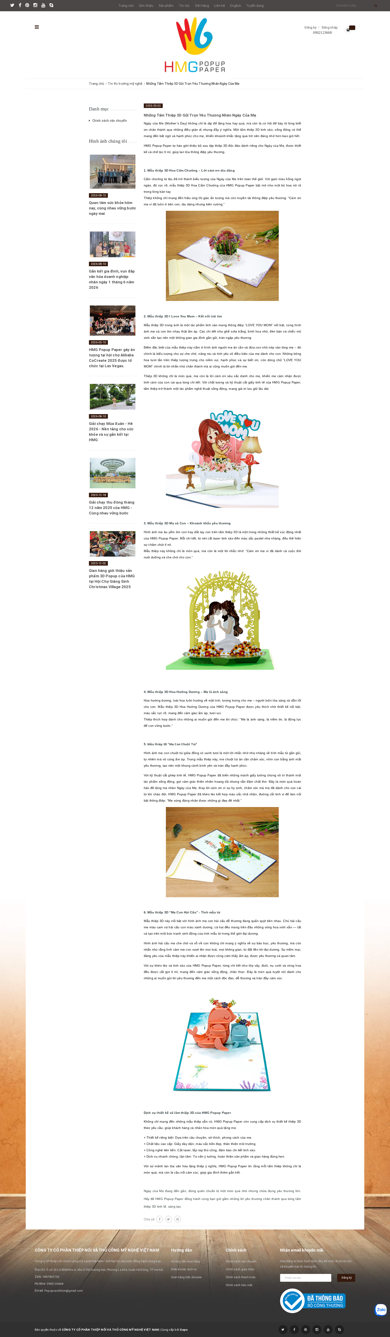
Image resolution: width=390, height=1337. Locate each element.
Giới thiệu (146, 5)
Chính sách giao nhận (240, 1269)
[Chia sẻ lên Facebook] (159, 1219)
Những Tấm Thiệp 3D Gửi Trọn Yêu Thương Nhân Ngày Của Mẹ (200, 115)
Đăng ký (310, 27)
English (235, 5)
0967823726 (51, 1276)
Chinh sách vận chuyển (109, 120)
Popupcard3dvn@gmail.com (63, 1290)
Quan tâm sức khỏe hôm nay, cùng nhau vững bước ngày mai (112, 208)
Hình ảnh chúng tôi (108, 141)
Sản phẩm (166, 5)
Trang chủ (126, 5)
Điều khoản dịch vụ (184, 1269)
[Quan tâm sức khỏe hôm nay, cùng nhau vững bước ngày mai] (112, 171)
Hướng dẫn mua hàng (185, 1261)
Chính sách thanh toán (240, 1277)
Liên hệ (219, 5)
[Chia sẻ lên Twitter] (168, 1219)
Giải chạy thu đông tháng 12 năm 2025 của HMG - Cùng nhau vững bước (111, 507)
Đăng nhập (330, 27)
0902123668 (322, 32)
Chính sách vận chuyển (241, 1261)
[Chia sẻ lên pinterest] (177, 1219)
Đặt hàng (202, 5)
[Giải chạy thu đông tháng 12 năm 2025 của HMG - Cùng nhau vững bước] (112, 473)
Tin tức (184, 5)
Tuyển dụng (255, 5)
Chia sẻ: (150, 1219)
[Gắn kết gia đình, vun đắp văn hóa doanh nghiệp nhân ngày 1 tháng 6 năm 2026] (112, 244)
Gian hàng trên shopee (186, 1277)
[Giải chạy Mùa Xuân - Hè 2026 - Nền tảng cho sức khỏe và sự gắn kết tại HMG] (112, 396)
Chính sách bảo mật (239, 1285)
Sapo (184, 1329)
